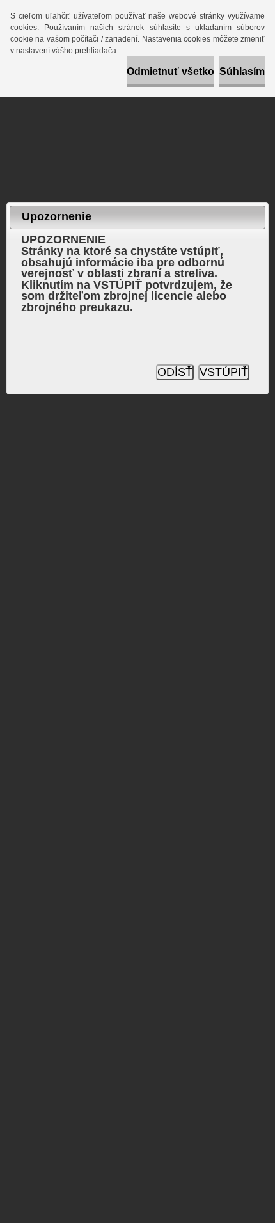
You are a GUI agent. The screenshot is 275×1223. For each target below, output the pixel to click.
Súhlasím (242, 71)
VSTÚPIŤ (224, 372)
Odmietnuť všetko (170, 71)
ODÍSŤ (174, 372)
